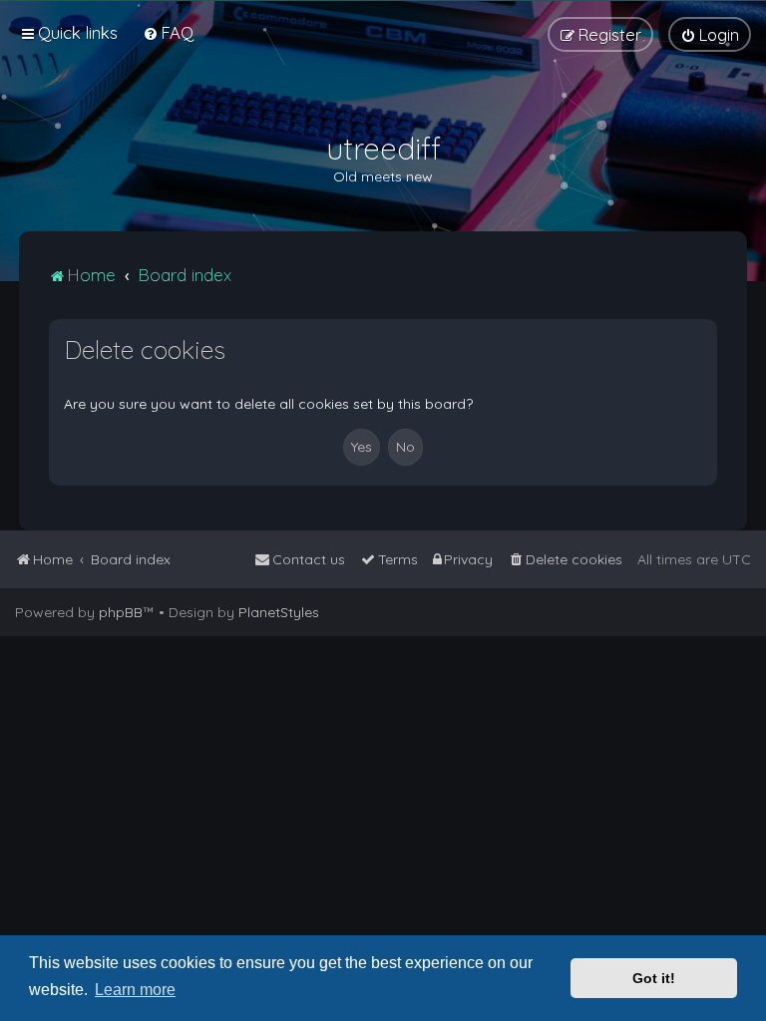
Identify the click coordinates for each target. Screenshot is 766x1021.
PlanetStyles (278, 612)
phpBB (121, 612)
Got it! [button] (653, 978)
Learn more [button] (135, 989)
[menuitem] (168, 32)
